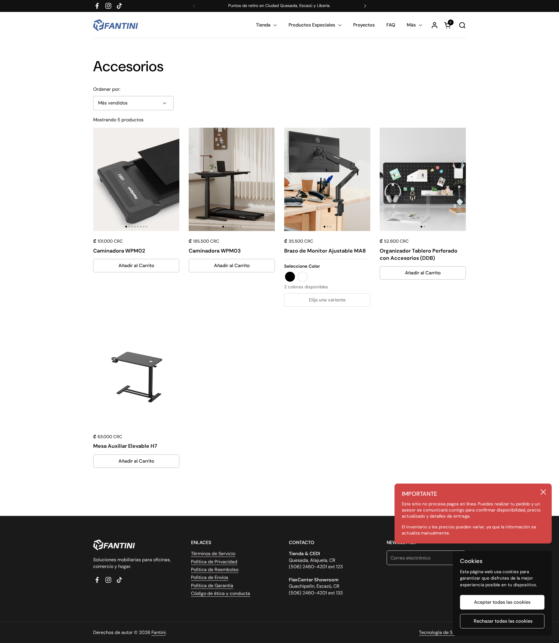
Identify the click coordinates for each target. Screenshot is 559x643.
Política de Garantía (212, 585)
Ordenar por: (106, 89)
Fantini (158, 632)
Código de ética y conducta (220, 593)
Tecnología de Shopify (442, 632)
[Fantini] (116, 25)
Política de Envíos (209, 577)
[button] (462, 25)
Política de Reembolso (214, 569)
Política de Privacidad (214, 562)
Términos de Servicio (213, 553)
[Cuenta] (434, 25)
